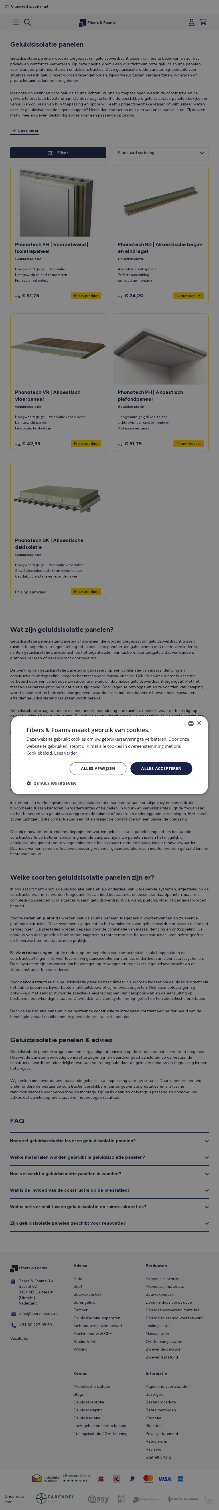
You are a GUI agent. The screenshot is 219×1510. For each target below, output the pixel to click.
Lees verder (65, 753)
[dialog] (109, 755)
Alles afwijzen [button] (98, 768)
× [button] (199, 723)
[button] (51, 783)
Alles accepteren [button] (161, 768)
